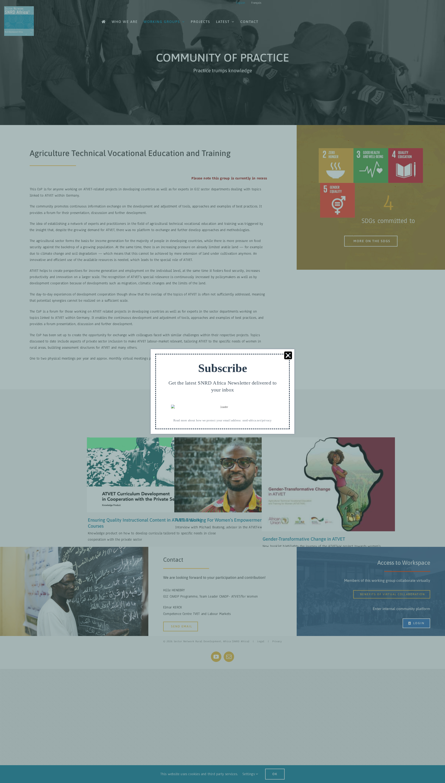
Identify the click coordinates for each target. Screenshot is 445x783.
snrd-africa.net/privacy (257, 420)
